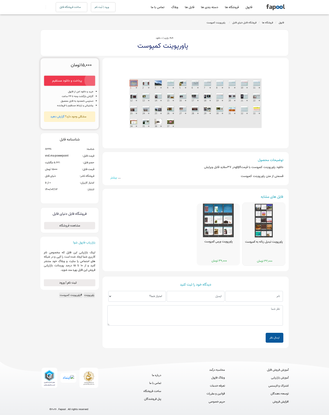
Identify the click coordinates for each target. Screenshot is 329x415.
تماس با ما (157, 7)
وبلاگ (174, 7)
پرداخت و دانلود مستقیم (67, 80)
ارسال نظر (274, 337)
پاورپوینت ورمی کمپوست (218, 241)
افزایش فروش (281, 402)
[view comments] (75, 196)
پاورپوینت (89, 295)
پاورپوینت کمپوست (217, 23)
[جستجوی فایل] (48, 7)
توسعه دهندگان (280, 393)
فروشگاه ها (232, 7)
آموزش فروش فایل (278, 370)
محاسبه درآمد (217, 370)
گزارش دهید (57, 116)
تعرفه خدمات (217, 386)
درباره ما (156, 375)
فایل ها (189, 7)
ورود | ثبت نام (102, 7)
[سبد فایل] (42, 7)
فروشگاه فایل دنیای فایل (244, 23)
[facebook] (52, 402)
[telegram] (60, 402)
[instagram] (69, 402)
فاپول (249, 7)
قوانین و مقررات (216, 393)
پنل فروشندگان (152, 399)
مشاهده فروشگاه (69, 225)
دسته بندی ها (209, 7)
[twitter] (77, 402)
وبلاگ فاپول (218, 378)
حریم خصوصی (217, 402)
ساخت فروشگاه (152, 391)
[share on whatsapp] (69, 196)
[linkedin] (85, 402)
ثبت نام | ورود (68, 282)
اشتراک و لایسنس (278, 386)
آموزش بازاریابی (280, 378)
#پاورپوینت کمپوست (71, 295)
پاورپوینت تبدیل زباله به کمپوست (264, 242)
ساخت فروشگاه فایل (70, 7)
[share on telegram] (63, 196)
